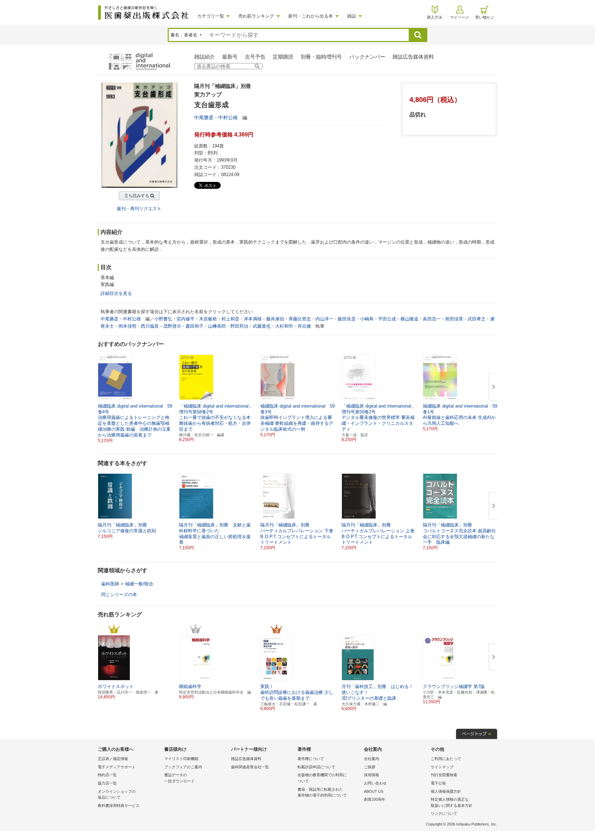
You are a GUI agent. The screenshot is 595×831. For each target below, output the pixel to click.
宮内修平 (186, 318)
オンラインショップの (117, 794)
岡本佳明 (127, 326)
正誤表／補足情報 (113, 759)
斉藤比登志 (300, 318)
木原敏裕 (208, 318)
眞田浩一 (432, 318)
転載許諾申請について (316, 767)
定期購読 (283, 57)
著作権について (311, 759)
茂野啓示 (172, 326)
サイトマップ (442, 767)
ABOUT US (373, 791)
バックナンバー (367, 57)
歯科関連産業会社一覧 (250, 767)
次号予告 (255, 57)
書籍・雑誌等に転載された (322, 792)
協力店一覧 (107, 783)
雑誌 (351, 16)
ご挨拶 (369, 767)
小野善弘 (163, 318)
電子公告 (438, 783)
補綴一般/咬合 (139, 583)
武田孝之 (477, 318)
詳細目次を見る (116, 293)
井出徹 (304, 326)
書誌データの (179, 778)
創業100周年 (374, 799)
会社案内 (371, 759)
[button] (492, 387)
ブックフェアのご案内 (183, 767)
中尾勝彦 (203, 117)
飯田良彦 (347, 318)
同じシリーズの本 (119, 594)
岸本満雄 (253, 318)
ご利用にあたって (446, 759)
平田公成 (387, 318)
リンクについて (444, 813)
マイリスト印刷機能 (181, 759)
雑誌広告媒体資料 (413, 57)
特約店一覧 (107, 775)
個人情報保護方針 (446, 791)
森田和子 (194, 326)
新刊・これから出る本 (310, 16)
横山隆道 (409, 318)
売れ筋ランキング (256, 16)
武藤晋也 (262, 326)
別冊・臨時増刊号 (321, 57)
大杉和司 (284, 326)
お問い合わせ (375, 783)
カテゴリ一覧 (210, 16)
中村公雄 (228, 117)
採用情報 (371, 775)
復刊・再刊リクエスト (139, 208)
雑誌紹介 (204, 57)
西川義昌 (150, 326)
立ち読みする (136, 195)
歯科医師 (110, 583)
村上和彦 (230, 318)
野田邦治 (239, 326)
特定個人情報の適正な (451, 802)
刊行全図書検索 (444, 775)
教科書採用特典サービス (118, 805)
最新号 (230, 57)
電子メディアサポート (117, 767)
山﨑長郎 (217, 326)
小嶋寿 (367, 318)
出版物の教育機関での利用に (322, 778)
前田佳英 (454, 318)
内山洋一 (324, 318)
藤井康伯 (275, 318)
